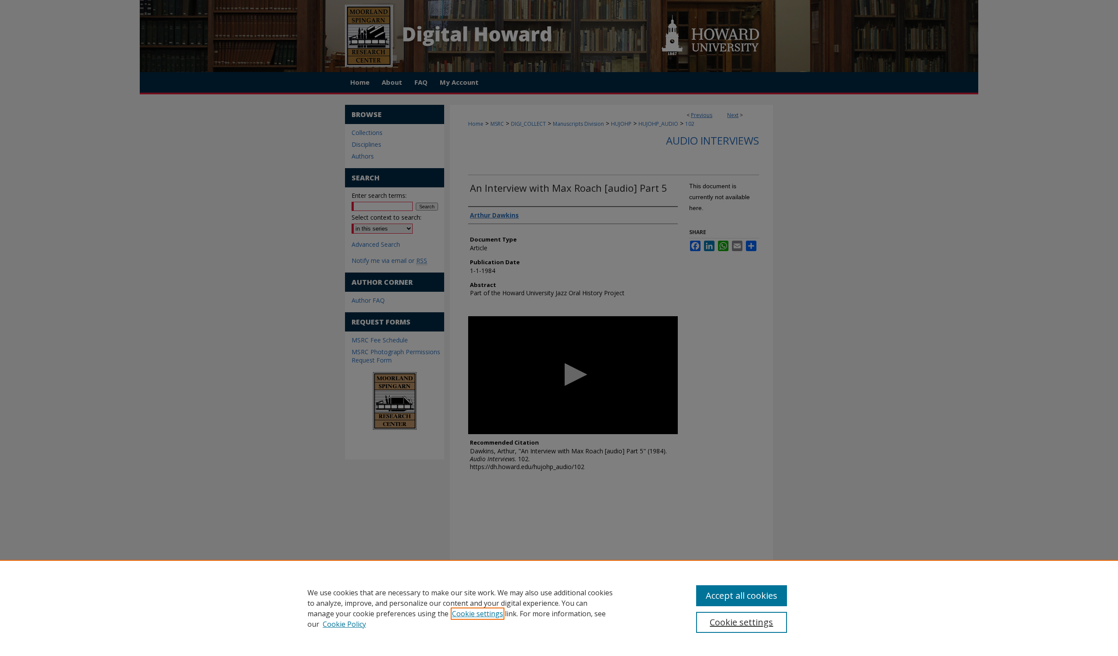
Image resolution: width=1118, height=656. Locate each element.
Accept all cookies (741, 595)
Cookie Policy (344, 624)
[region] (559, 608)
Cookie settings (477, 613)
